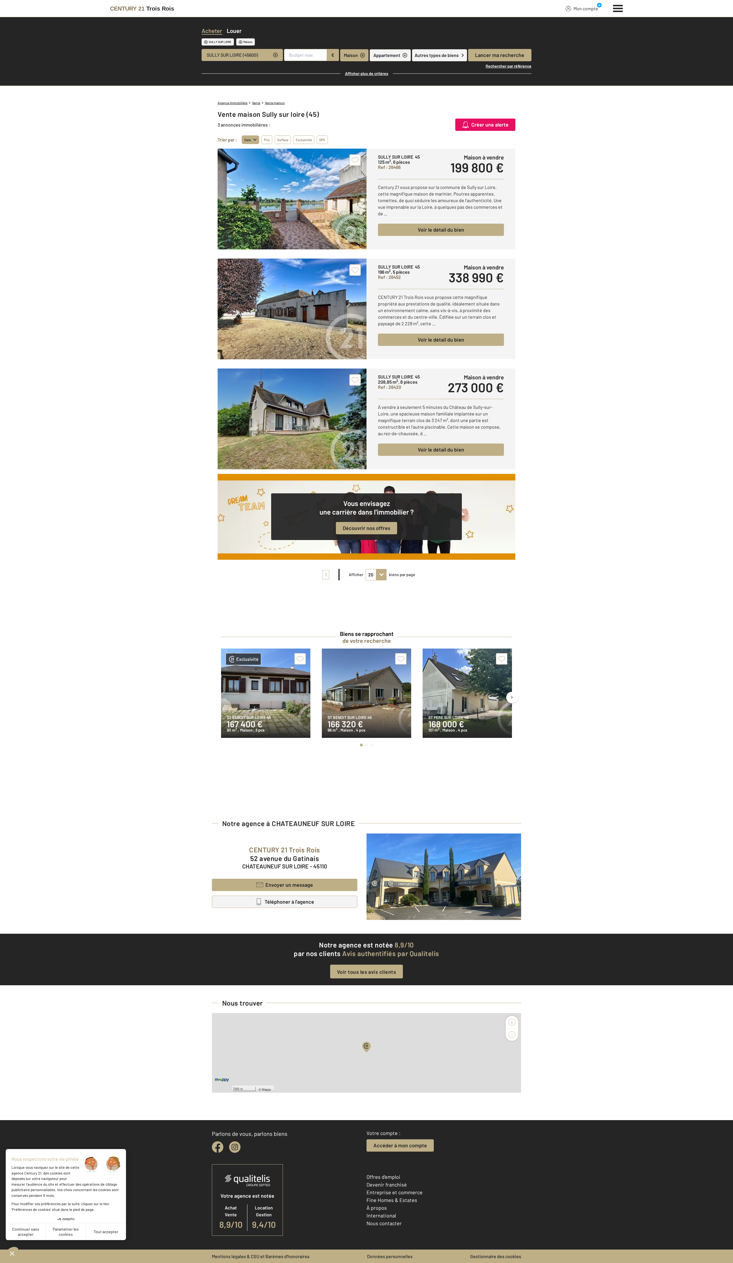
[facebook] (217, 1147)
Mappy (266, 1089)
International (381, 1215)
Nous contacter (384, 1223)
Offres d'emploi (383, 1177)
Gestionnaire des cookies (495, 1256)
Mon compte (586, 8)
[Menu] (618, 7)
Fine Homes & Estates (391, 1200)
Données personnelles (390, 1256)
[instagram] (235, 1147)
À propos (376, 1208)
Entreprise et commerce (394, 1192)
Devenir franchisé (386, 1184)
